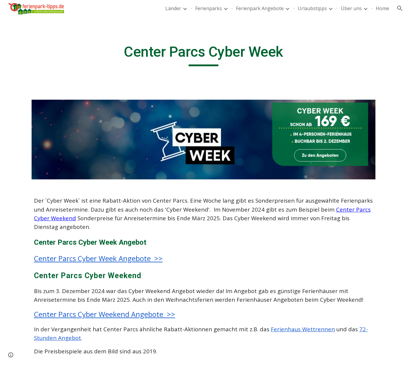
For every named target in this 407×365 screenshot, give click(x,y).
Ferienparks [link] (208, 8)
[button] (400, 8)
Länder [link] (173, 8)
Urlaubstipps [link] (312, 8)
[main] (203, 55)
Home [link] (382, 8)
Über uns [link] (351, 8)
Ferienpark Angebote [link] (260, 8)
